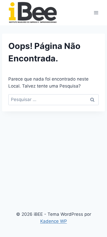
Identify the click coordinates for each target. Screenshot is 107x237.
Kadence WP (53, 221)
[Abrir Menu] (96, 13)
